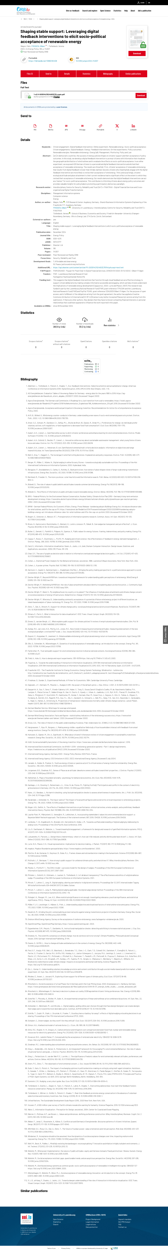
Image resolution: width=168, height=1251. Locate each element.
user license (62, 107)
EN (149, 2)
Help (126, 10)
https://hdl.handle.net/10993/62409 (43, 61)
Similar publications (133, 73)
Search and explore (89, 10)
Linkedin (133, 130)
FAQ (119, 1224)
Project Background (93, 1219)
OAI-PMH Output (124, 1222)
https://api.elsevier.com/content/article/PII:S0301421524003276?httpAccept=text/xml (88, 267)
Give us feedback (72, 10)
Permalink (100, 130)
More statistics (110, 325)
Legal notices (91, 1224)
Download (137, 53)
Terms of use (51, 1248)
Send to (48, 73)
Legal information (92, 1222)
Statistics (117, 10)
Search (55, 1224)
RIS (35, 130)
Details (67, 73)
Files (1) (30, 73)
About (133, 10)
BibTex (50, 130)
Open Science (105, 10)
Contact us (122, 1227)
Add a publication (144, 10)
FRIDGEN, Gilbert (60, 208)
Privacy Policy (65, 1248)
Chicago (82, 130)
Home (30, 19)
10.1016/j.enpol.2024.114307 (87, 61)
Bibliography (108, 73)
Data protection (92, 1227)
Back (25, 19)
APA (66, 130)
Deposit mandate (124, 1219)
